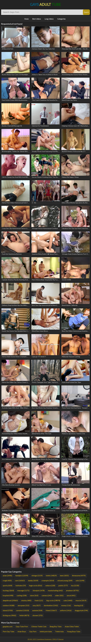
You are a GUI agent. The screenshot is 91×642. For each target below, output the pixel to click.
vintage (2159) (37, 575)
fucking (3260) (8, 590)
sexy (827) (37, 605)
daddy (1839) (33, 580)
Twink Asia (59, 631)
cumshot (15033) (22, 610)
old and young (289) (64, 580)
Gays (45, 4)
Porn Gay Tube (8, 631)
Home (26, 19)
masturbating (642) (55, 590)
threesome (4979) (79, 575)
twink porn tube (46, 631)
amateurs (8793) (72, 590)
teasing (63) (78, 605)
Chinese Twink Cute (38, 626)
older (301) (59, 595)
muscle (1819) (81, 600)
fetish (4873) (24, 615)
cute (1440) (67, 600)
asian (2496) (7, 575)
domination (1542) (51, 605)
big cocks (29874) (53, 600)
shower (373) (38, 615)
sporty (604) (7, 585)
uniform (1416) (65, 610)
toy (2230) (75, 585)
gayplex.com (7, 626)
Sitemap (61, 639)
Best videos (36, 19)
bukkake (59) (21, 585)
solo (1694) (80, 580)
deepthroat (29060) (10, 600)
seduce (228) (50, 585)
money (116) (66, 605)
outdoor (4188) (8, 605)
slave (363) (34, 595)
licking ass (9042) (9, 615)
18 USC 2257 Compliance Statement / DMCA (42, 639)
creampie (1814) (48, 580)
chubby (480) (26, 600)
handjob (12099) (21, 575)
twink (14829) (51, 575)
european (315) (23, 605)
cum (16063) (20, 580)
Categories (61, 19)
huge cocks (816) (35, 585)
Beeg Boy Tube (55, 626)
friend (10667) (51, 610)
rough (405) (7, 580)
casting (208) (22, 595)
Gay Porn (32, 631)
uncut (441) (71, 595)
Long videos (49, 19)
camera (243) (47, 595)
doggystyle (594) (81, 610)
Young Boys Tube (73, 631)
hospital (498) (8, 595)
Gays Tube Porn (22, 626)
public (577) (63, 585)
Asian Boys (22, 631)
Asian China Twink (72, 626)
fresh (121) (39, 600)
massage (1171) (23, 590)
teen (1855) (64, 575)
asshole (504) (37, 610)
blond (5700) (8, 610)
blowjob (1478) (39, 590)
